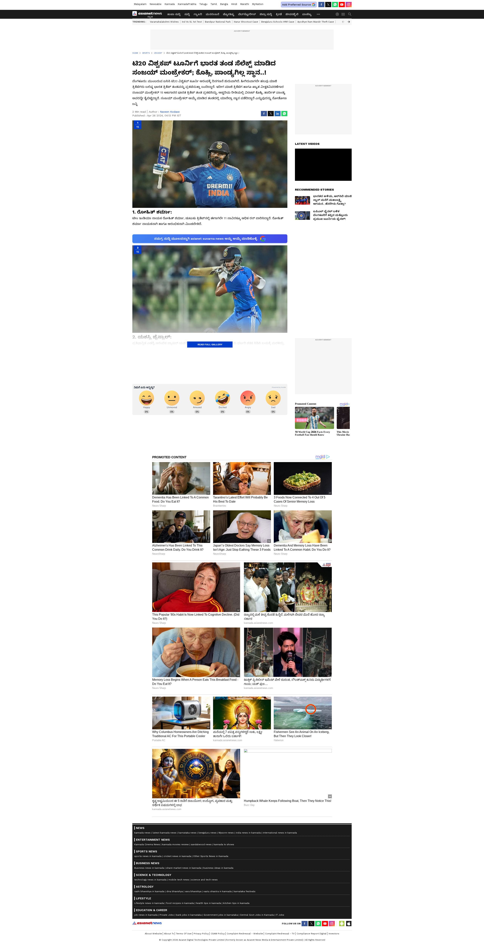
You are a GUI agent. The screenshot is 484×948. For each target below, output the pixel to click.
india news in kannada (248, 832)
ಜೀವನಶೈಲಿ (291, 14)
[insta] (349, 4)
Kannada (169, 4)
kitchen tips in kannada (236, 903)
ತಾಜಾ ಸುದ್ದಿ (174, 14)
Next (349, 22)
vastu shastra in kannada (217, 891)
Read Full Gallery (210, 344)
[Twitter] (328, 4)
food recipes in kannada (180, 903)
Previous (343, 22)
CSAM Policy (218, 933)
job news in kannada (145, 915)
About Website (153, 933)
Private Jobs (167, 915)
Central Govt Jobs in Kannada (257, 915)
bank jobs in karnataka (189, 915)
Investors (334, 933)
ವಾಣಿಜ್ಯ (307, 14)
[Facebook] (321, 4)
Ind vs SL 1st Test (192, 21)
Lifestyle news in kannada (149, 903)
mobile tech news (178, 879)
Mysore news (226, 832)
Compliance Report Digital (312, 933)
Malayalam (140, 4)
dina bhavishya (174, 891)
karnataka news (187, 832)
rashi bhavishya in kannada (149, 891)
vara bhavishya (193, 891)
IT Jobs (280, 915)
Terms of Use (184, 933)
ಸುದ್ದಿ (187, 14)
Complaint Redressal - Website (245, 933)
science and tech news (204, 879)
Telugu (203, 4)
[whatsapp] (335, 4)
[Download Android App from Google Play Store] (342, 923)
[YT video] (342, 4)
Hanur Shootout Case (246, 21)
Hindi (234, 4)
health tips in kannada (208, 903)
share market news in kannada (183, 868)
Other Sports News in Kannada (210, 856)
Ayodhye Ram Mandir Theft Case (315, 21)
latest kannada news (164, 832)
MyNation (257, 4)
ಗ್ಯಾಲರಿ (198, 14)
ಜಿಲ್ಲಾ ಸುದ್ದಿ (266, 14)
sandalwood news (201, 844)
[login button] (338, 14)
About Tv (169, 933)
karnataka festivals (244, 891)
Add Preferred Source (296, 4)
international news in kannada (280, 832)
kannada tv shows (224, 844)
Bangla (224, 4)
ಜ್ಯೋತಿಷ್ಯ (228, 14)
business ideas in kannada (218, 868)
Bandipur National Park (218, 21)
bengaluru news (207, 832)
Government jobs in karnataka (221, 915)
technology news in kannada (150, 879)
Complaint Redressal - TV (280, 933)
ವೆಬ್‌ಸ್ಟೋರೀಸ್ (247, 14)
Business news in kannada (149, 868)
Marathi (244, 4)
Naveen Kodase (170, 111)
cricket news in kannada (177, 856)
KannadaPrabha (187, 4)
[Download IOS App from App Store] (349, 923)
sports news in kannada (147, 856)
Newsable (155, 4)
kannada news (142, 832)
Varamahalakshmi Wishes (164, 21)
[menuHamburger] (343, 14)
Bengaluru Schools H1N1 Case (277, 21)
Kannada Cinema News (147, 844)
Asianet (147, 923)
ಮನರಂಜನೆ (212, 14)
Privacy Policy (201, 933)
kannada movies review (175, 844)
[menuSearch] (349, 14)
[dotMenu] (318, 14)
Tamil (213, 4)
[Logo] (148, 14)
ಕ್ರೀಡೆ (279, 14)
